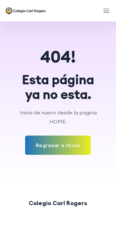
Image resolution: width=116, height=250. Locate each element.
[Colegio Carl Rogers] (26, 11)
